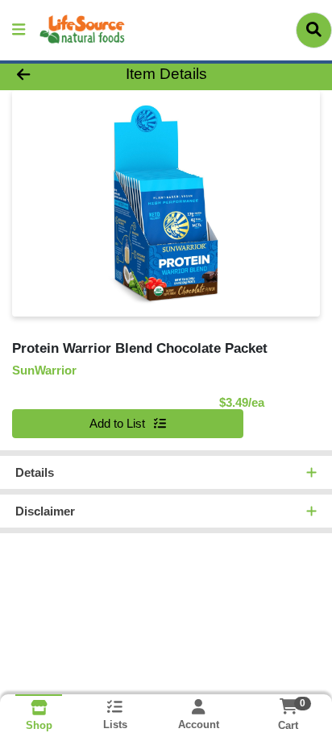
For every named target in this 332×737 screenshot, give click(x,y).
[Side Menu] (18, 30)
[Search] (314, 30)
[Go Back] (50, 74)
